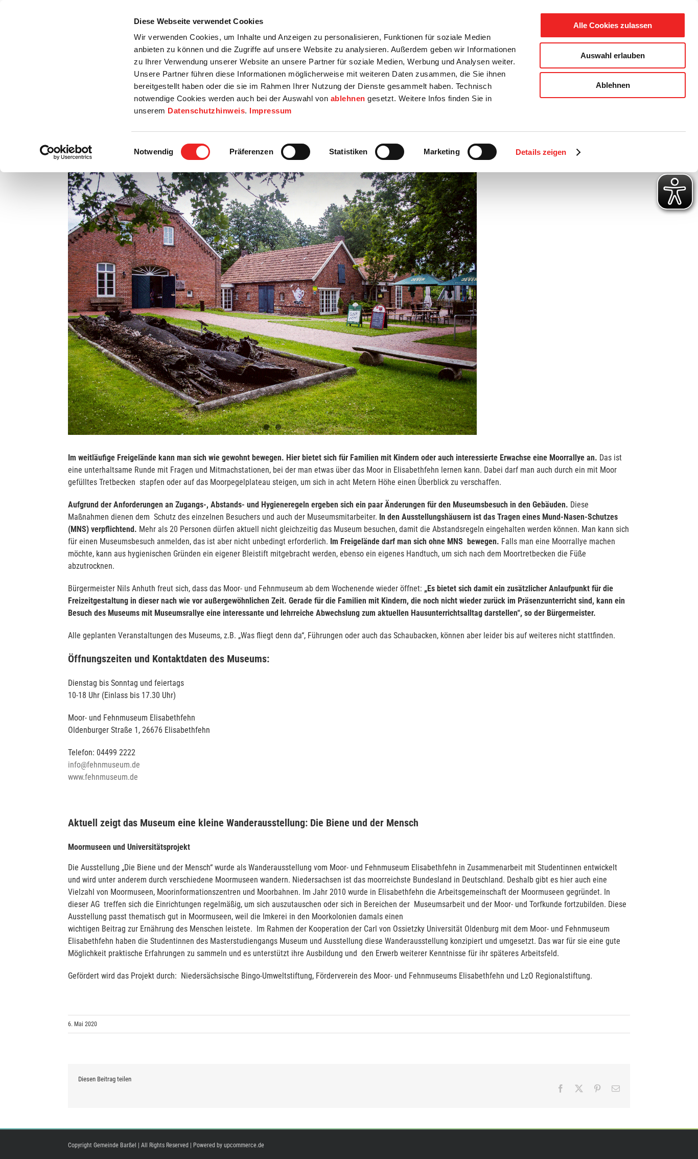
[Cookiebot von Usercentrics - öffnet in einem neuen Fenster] (66, 152)
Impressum (270, 110)
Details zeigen (541, 152)
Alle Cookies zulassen (612, 25)
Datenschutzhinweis (206, 110)
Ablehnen (613, 85)
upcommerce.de (244, 1145)
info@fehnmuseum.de (104, 765)
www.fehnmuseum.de (103, 777)
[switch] (295, 152)
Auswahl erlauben (612, 55)
